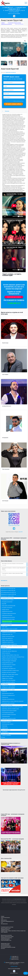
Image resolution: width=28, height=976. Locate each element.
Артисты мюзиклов (6, 653)
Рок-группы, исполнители (7, 607)
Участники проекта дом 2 (7, 666)
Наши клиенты (4, 920)
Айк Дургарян (5, 437)
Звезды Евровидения (5, 729)
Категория (3, 737)
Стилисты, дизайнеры (6, 735)
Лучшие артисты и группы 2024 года (8, 588)
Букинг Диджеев (4, 932)
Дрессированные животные (8, 693)
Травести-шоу (5, 727)
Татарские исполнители (7, 623)
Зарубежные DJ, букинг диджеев (8, 685)
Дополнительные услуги (6, 945)
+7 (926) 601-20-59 (21, 7)
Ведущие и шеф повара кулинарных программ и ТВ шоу (13, 656)
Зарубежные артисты (5, 630)
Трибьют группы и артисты (7, 640)
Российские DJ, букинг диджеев (8, 687)
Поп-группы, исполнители (7, 601)
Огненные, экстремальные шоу (8, 695)
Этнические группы (6, 716)
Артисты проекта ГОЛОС (6, 625)
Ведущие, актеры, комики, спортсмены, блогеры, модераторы (11, 647)
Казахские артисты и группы (7, 599)
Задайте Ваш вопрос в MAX (14, 525)
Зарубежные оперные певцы (8, 642)
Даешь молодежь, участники (8, 676)
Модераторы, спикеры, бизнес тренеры (10, 674)
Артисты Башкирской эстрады (8, 619)
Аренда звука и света (5, 943)
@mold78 (20, 531)
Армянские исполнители (6, 24)
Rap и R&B (4, 603)
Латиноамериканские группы (8, 712)
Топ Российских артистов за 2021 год (8, 592)
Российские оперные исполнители (9, 613)
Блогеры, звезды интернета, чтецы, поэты (10, 655)
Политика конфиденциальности (7, 921)
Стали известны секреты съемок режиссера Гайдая (12, 573)
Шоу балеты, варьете (6, 722)
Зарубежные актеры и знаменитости (9, 644)
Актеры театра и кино (6, 649)
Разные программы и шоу (6, 940)
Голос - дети (4, 626)
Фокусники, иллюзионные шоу (8, 699)
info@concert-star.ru (14, 9)
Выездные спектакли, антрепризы (9, 672)
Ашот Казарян (5, 374)
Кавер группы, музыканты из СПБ (8, 718)
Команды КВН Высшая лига (7, 662)
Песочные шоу (5, 697)
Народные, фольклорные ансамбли (9, 710)
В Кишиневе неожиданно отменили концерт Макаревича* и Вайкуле (14, 568)
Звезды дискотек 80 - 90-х (7, 634)
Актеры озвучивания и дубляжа (8, 682)
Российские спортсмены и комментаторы (10, 670)
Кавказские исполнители (7, 615)
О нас (2, 918)
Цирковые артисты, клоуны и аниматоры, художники (12, 701)
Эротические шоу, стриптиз (7, 724)
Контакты (3, 948)
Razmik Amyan (5, 342)
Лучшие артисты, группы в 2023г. (7, 596)
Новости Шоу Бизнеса (5, 917)
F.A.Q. (2, 922)
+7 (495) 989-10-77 (14, 303)
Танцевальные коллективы (7, 720)
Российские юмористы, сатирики (8, 664)
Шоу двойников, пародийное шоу (8, 668)
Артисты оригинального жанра (8, 689)
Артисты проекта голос (6, 928)
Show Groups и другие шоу (7, 638)
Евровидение (4, 731)
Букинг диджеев (4, 684)
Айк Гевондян (5, 500)
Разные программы (5, 733)
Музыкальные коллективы (6, 705)
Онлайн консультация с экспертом (14, 296)
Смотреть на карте (14, 966)
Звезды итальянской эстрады (8, 636)
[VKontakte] (14, 16)
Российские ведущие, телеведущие (9, 660)
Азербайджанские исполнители (8, 617)
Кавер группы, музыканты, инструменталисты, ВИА (12, 706)
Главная (3, 22)
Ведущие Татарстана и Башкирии (8, 680)
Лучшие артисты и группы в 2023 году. (8, 594)
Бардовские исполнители (7, 611)
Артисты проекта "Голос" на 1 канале (9, 628)
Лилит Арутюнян (5, 469)
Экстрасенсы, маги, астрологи (8, 703)
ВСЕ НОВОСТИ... (4, 580)
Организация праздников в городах (8, 947)
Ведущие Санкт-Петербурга (7, 678)
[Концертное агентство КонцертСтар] (14, 3)
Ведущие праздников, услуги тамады (9, 658)
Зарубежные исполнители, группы (9, 632)
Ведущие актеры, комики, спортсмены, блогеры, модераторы (13, 930)
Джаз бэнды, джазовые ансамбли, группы (10, 708)
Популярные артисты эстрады (14, 22)
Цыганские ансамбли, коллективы (9, 714)
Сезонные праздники (5, 944)
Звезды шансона (5, 609)
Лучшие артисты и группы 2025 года (8, 590)
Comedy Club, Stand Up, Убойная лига (9, 651)
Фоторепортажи (4, 923)
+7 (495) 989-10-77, (8, 7)
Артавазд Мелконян (6, 406)
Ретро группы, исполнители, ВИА (8, 605)
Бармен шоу (4, 691)
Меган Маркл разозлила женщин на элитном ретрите (12, 563)
